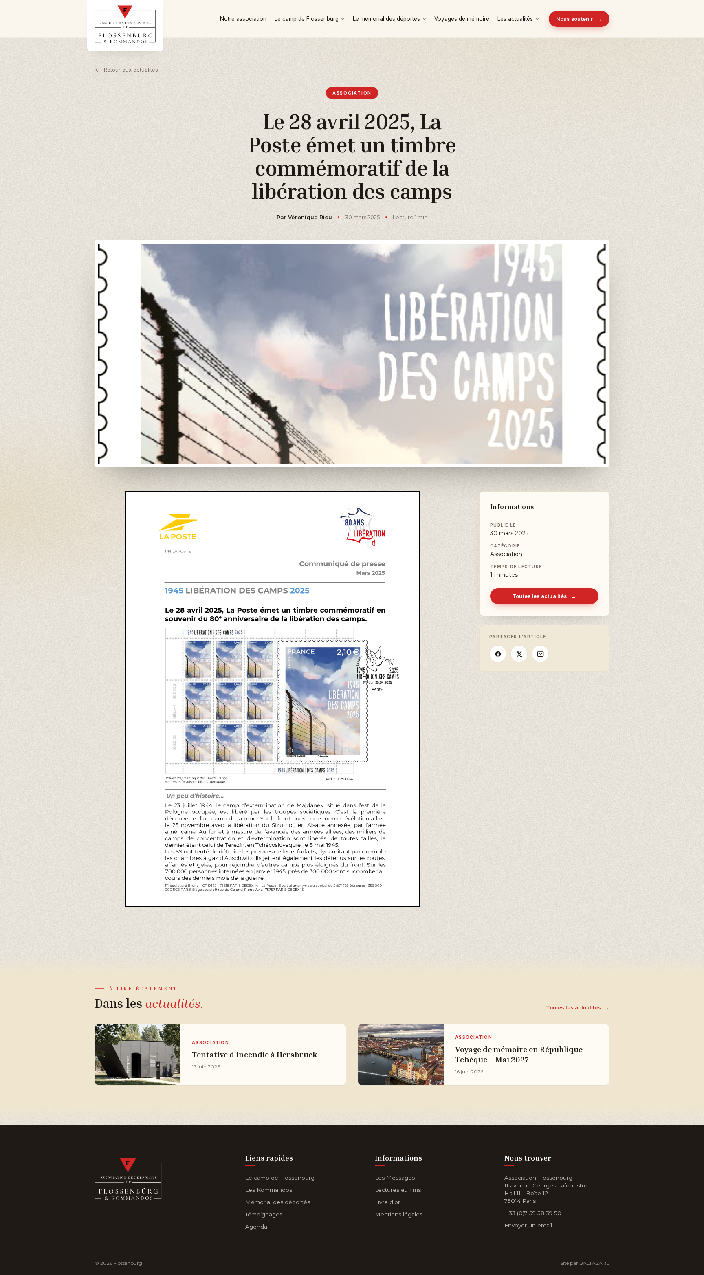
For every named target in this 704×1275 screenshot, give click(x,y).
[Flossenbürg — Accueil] (125, 18)
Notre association (243, 18)
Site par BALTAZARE (584, 1263)
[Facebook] (497, 653)
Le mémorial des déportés (386, 18)
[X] (519, 653)
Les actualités (515, 18)
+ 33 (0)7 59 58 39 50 (532, 1213)
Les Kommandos (268, 1190)
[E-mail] (540, 653)
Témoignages (263, 1214)
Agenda (256, 1226)
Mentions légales (398, 1214)
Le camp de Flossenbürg (307, 18)
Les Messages (395, 1177)
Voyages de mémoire (461, 18)
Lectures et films (398, 1190)
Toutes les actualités (544, 596)
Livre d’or (387, 1202)
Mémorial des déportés (277, 1202)
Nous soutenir (579, 19)
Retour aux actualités (131, 69)
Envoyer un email (528, 1225)
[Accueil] (128, 1177)
